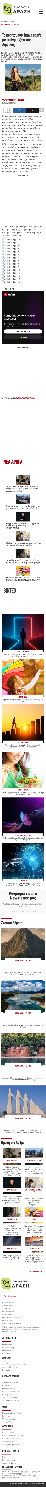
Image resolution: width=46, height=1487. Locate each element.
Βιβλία (34, 1219)
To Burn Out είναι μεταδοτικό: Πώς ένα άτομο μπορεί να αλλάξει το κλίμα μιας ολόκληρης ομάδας (22, 488)
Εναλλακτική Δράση (9, 103)
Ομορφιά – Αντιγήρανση (11, 1438)
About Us (6, 1308)
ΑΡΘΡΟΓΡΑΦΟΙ (7, 1305)
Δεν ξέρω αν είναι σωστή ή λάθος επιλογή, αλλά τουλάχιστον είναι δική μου (23, 655)
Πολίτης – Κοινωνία (10, 1394)
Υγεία (4, 1407)
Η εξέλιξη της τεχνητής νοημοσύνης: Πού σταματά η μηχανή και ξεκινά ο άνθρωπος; (23, 884)
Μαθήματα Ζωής (8, 1388)
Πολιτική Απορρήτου (10, 1317)
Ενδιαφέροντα (12, 1219)
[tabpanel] (23, 526)
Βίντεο (3, 22)
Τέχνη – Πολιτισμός (10, 1397)
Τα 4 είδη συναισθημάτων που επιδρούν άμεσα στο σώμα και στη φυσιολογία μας (23, 561)
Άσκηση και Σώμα (9, 1432)
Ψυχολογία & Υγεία (34, 1160)
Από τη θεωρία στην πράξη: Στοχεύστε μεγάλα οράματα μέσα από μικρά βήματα (23, 746)
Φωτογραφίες (10, 22)
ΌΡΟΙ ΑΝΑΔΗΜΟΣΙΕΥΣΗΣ (11, 1324)
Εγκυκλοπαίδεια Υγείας (11, 1413)
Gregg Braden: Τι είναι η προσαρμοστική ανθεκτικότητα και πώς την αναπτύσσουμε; (23, 525)
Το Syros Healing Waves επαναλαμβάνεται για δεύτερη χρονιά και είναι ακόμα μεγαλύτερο (34, 1258)
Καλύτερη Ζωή (12, 1160)
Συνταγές (6, 1370)
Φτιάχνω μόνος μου (10, 1441)
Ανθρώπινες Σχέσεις (10, 1382)
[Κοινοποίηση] (19, 110)
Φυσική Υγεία (7, 1422)
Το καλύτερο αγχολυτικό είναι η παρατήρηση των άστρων (12, 1257)
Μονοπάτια (6, 1350)
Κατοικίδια (6, 1385)
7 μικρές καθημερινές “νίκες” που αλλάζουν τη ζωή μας (23, 700)
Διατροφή (6, 1358)
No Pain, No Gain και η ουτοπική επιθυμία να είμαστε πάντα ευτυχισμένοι (23, 544)
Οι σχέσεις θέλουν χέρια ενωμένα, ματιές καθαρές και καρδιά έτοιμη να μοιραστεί (23, 578)
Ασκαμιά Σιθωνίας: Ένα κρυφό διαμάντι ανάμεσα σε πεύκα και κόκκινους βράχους (23, 1079)
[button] (41, 12)
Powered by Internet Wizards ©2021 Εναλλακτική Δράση (27, 1484)
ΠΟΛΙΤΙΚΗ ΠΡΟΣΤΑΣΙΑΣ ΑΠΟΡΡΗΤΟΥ (23, 912)
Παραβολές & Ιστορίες (11, 1391)
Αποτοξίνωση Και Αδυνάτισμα (14, 1364)
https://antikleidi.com (26, 398)
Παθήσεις (6, 1416)
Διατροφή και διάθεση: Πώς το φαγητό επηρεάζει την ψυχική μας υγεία (23, 793)
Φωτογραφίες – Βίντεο (11, 1400)
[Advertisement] (23, 201)
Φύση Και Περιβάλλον (11, 1444)
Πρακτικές (6, 1353)
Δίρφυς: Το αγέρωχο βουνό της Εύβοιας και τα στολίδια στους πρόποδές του (23, 973)
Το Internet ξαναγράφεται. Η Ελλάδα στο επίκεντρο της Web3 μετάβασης (23, 839)
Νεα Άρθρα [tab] (12, 462)
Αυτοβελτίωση (30, 1190)
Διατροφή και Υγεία (10, 1367)
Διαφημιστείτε (8, 1311)
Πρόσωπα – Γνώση (10, 1451)
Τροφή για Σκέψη (9, 1463)
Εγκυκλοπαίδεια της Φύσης (13, 1435)
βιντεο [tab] (9, 591)
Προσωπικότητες (9, 1460)
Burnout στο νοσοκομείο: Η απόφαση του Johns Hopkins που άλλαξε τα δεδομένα (23, 507)
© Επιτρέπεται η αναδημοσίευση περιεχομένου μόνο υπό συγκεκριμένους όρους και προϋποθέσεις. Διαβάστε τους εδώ (22, 1329)
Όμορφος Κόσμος (10, 1376)
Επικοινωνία (7, 1320)
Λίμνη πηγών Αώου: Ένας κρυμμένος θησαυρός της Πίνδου (23, 1026)
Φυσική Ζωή (7, 1426)
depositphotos (8, 1302)
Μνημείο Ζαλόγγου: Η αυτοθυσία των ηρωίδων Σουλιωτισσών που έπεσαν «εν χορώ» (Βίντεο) (23, 1131)
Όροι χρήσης (7, 1314)
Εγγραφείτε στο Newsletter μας (23, 896)
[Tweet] (32, 110)
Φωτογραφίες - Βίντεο (10, 24)
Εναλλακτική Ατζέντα (12, 1467)
